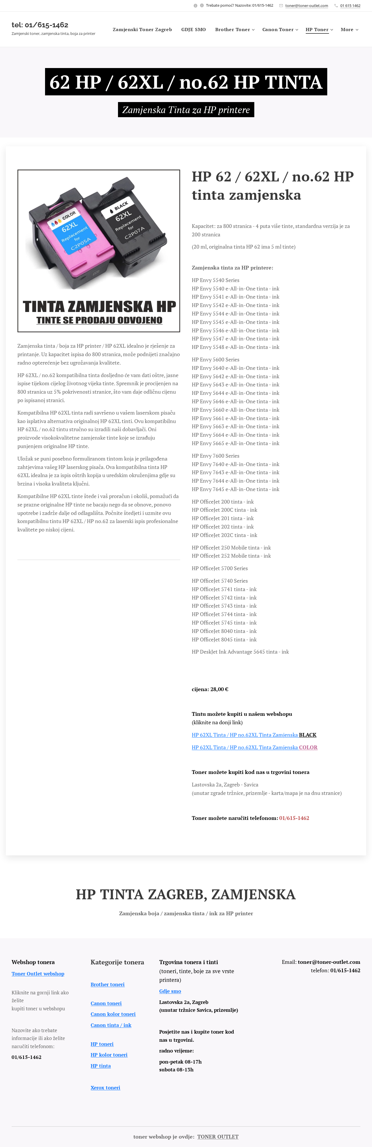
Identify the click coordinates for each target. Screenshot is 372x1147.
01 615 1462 (350, 5)
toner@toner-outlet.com (306, 5)
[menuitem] (144, 29)
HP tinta (101, 1065)
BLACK (307, 734)
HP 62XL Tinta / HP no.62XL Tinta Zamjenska (245, 734)
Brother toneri (108, 984)
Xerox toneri (105, 1087)
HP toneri (102, 1044)
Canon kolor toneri (113, 1014)
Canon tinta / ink (111, 1025)
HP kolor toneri (109, 1054)
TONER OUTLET (218, 1136)
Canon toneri (106, 1003)
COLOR (308, 747)
